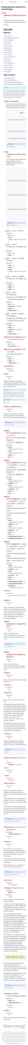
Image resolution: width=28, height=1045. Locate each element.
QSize (13, 780)
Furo (21, 1043)
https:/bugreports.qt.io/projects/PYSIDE (12, 97)
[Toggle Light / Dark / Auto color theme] (25, 1)
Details (6, 25)
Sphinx (11, 1043)
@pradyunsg (17, 1043)
